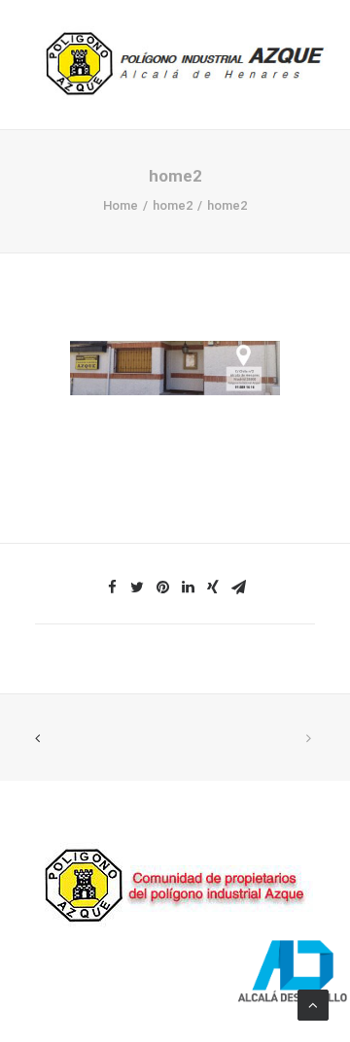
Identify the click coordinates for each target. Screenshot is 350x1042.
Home (120, 205)
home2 (172, 205)
